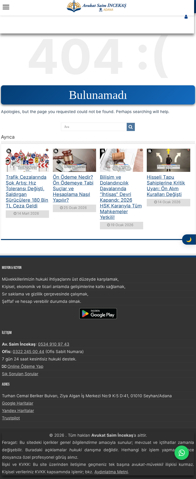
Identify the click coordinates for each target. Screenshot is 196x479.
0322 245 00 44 (28, 351)
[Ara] (131, 127)
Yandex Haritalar (18, 410)
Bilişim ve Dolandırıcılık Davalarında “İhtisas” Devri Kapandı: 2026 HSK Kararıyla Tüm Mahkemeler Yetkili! (121, 197)
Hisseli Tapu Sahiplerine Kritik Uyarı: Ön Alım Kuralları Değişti (166, 185)
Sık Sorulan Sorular (20, 373)
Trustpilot (11, 418)
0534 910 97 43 (53, 344)
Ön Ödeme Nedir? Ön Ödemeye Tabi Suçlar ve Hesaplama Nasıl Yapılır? (73, 188)
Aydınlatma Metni (111, 471)
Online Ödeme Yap (25, 366)
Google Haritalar (17, 403)
